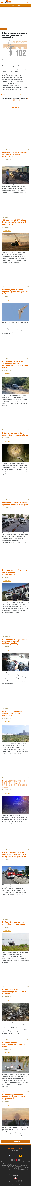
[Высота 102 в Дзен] (16, 1160)
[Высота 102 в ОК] (14, 1160)
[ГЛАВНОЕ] (15, 48)
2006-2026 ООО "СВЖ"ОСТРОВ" (15, 1148)
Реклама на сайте (15, 1150)
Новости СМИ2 (15, 107)
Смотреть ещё (15, 1141)
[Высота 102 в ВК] (12, 1160)
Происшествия (6, 149)
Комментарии (24, 94)
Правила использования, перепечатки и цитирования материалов (15, 1175)
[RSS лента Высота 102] (19, 1160)
